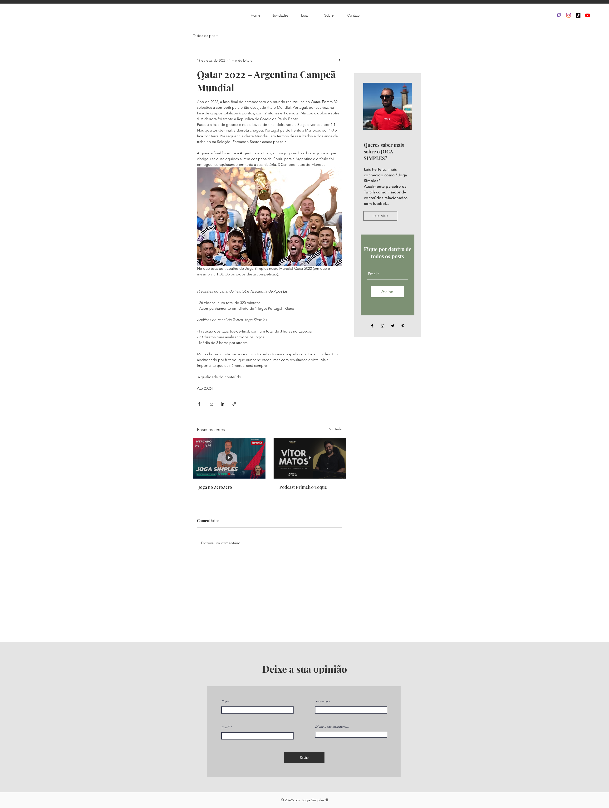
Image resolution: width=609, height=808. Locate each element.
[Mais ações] (339, 60)
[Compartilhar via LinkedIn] (222, 404)
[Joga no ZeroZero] (229, 458)
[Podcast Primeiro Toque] (310, 458)
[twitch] (559, 15)
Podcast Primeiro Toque (303, 487)
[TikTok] (578, 15)
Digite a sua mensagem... (332, 726)
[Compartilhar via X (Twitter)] (211, 404)
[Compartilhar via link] (234, 404)
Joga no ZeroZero (215, 487)
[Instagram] (568, 15)
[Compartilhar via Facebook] (199, 404)
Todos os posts (205, 35)
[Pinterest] (403, 325)
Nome (225, 701)
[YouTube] (587, 15)
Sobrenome (322, 701)
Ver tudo (335, 429)
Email (225, 727)
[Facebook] (372, 325)
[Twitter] (392, 325)
